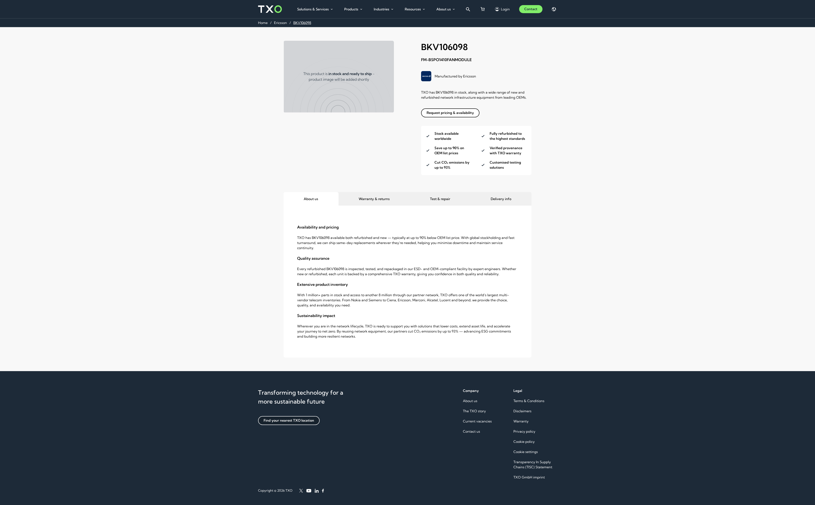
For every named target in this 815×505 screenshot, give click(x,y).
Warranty (520, 421)
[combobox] (467, 9)
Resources (413, 9)
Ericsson (280, 23)
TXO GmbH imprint (529, 477)
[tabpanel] (407, 282)
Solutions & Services (313, 9)
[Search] (467, 9)
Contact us (471, 431)
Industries (381, 9)
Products (351, 9)
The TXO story (474, 411)
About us (443, 9)
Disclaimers (522, 411)
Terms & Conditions (528, 401)
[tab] (311, 199)
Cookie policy (524, 441)
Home (263, 23)
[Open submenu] (332, 9)
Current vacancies (477, 421)
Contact (530, 9)
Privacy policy (524, 431)
